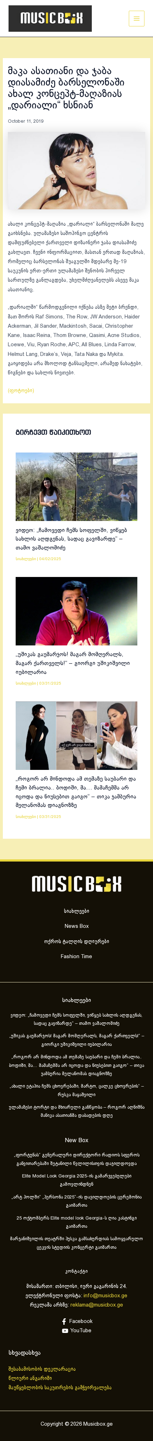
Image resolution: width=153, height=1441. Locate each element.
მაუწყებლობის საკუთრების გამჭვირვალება (60, 1387)
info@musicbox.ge (105, 1295)
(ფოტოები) (21, 390)
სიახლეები (26, 559)
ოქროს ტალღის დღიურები (76, 941)
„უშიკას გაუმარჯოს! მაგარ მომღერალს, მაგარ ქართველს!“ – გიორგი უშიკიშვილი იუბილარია (73, 663)
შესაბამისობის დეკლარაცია (43, 1369)
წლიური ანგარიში (31, 1378)
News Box (77, 926)
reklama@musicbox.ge (96, 1305)
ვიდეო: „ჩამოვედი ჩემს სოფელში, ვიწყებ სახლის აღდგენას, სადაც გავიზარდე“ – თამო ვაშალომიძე (71, 539)
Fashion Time (76, 956)
